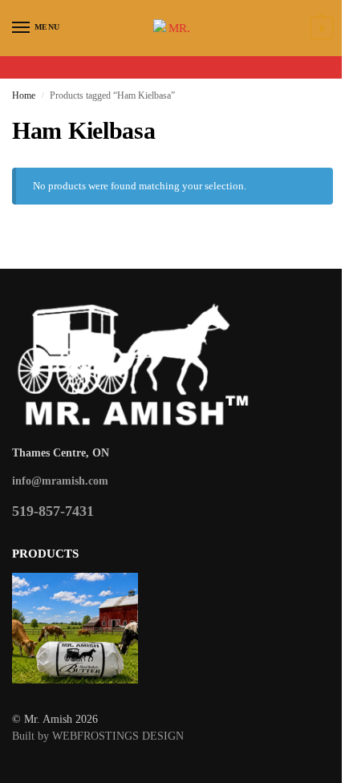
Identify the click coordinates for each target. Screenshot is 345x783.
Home (23, 95)
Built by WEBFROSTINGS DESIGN (98, 736)
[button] (319, 28)
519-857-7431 (53, 511)
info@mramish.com (60, 481)
